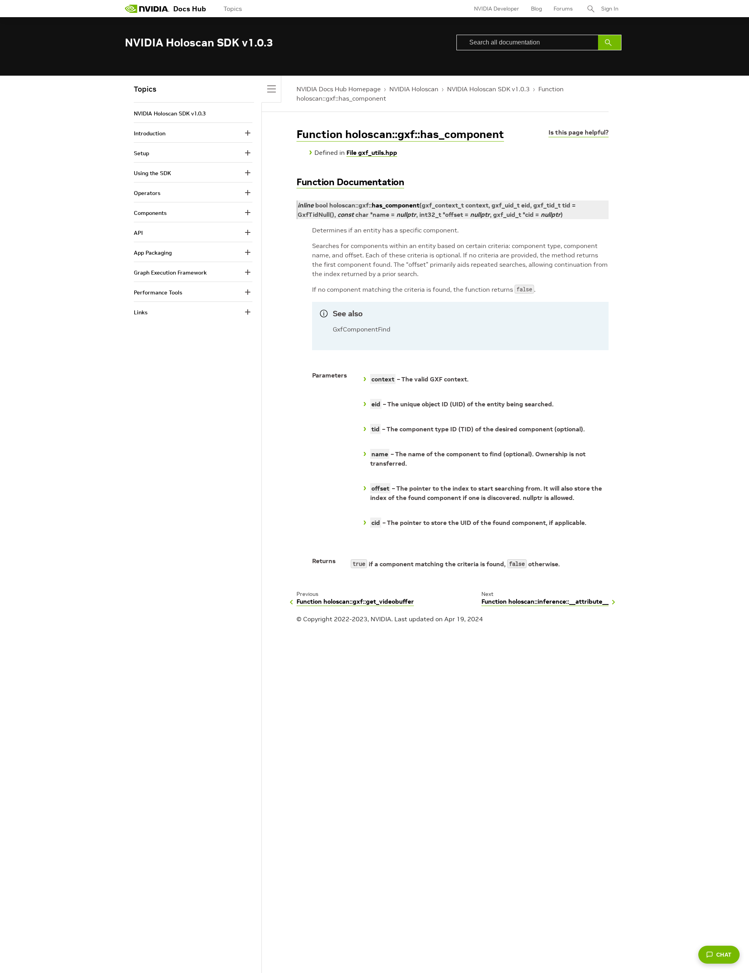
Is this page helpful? (578, 132)
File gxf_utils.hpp (371, 152)
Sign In (609, 8)
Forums (563, 8)
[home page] (147, 8)
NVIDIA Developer (496, 8)
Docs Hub (189, 8)
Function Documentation (350, 182)
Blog (536, 8)
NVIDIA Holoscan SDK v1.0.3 (488, 89)
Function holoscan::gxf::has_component (400, 134)
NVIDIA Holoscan (413, 89)
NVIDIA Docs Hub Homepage (338, 89)
